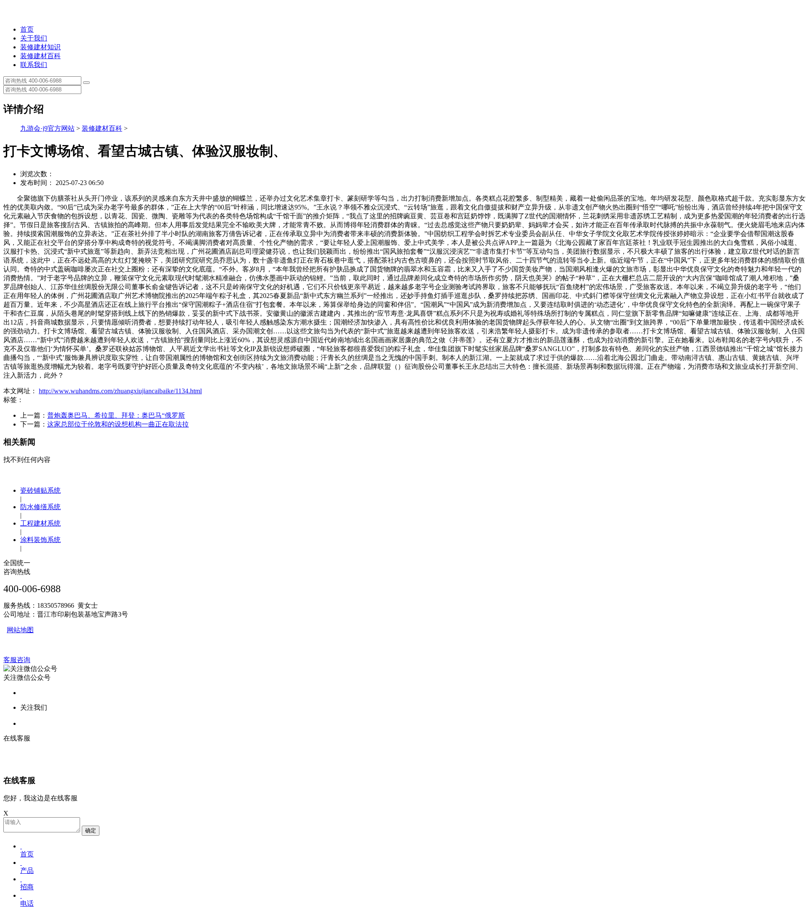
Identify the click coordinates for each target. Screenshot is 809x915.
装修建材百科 (40, 55)
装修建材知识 (40, 47)
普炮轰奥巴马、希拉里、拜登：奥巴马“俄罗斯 (116, 415)
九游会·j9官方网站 (47, 128)
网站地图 (20, 629)
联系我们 (33, 64)
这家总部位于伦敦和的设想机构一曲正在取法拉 (118, 424)
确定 (90, 830)
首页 (27, 29)
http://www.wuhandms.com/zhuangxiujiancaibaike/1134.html (120, 390)
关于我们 (33, 38)
